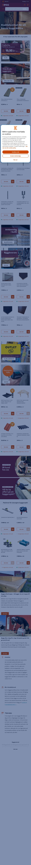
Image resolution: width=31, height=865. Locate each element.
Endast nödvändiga (15, 155)
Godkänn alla (15, 152)
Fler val (15, 159)
